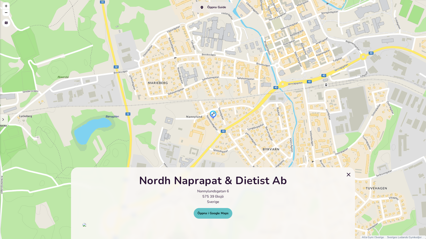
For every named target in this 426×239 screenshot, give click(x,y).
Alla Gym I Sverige (373, 237)
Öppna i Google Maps (213, 213)
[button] (213, 115)
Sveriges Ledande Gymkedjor (404, 237)
